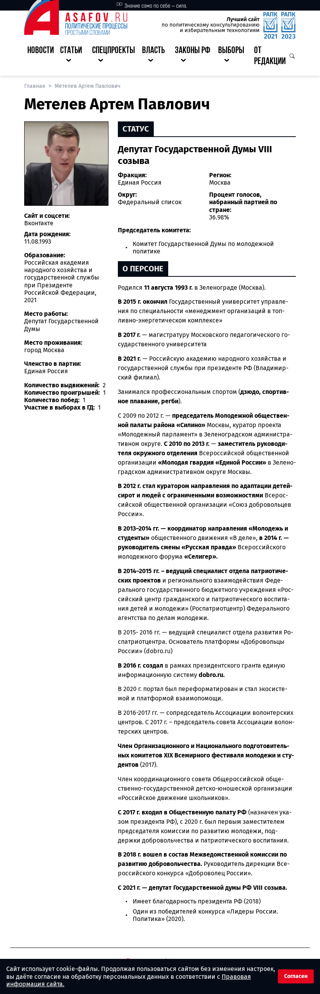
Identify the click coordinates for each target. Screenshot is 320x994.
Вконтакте (38, 223)
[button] (73, 56)
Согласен (296, 976)
